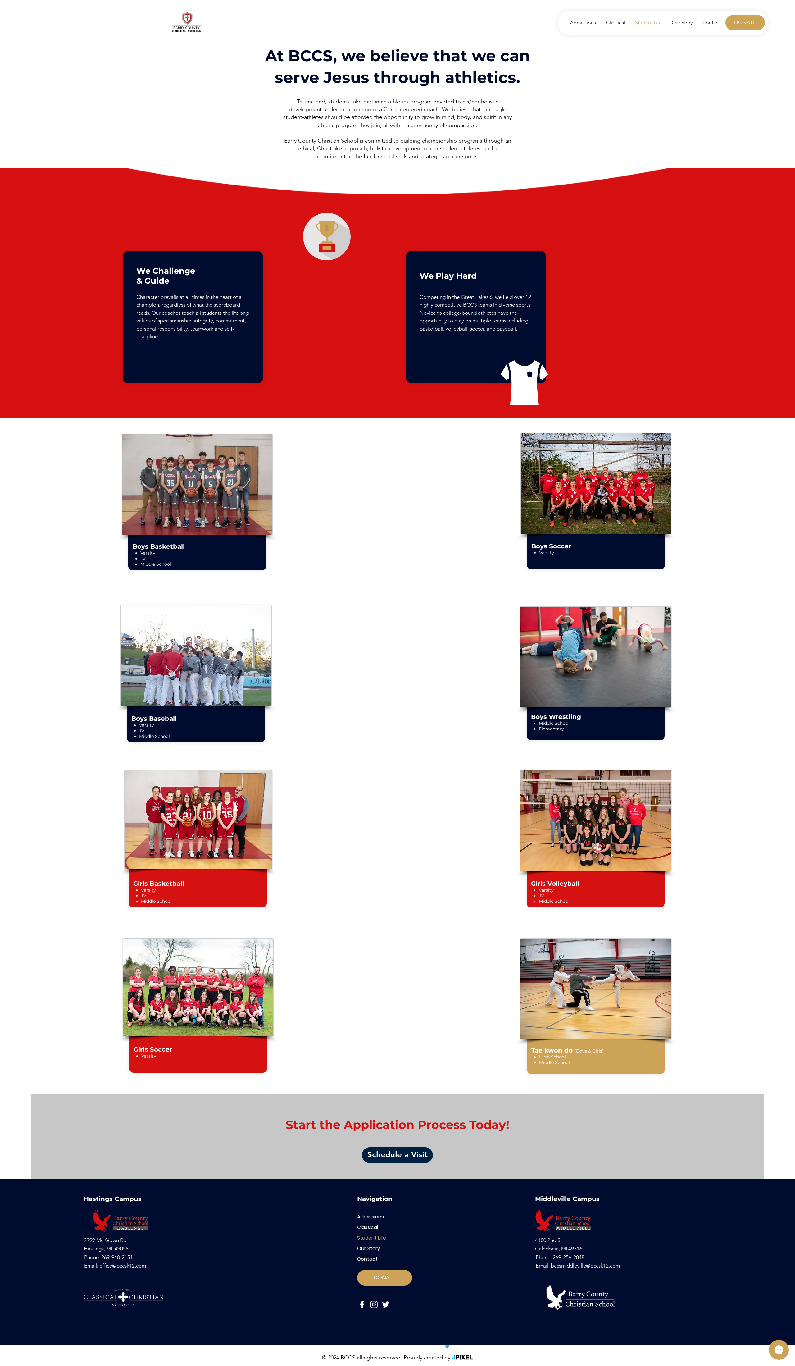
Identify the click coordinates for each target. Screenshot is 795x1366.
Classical (367, 1227)
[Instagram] (374, 1304)
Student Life (371, 1237)
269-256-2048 (568, 1257)
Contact (367, 1259)
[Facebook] (362, 1304)
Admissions (370, 1216)
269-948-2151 (117, 1257)
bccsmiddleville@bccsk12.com (585, 1266)
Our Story (368, 1248)
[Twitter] (386, 1304)
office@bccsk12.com (122, 1266)
